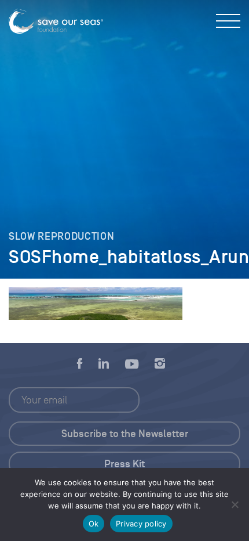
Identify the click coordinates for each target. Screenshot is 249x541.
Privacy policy (141, 523)
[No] (234, 504)
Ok (94, 523)
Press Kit (124, 463)
